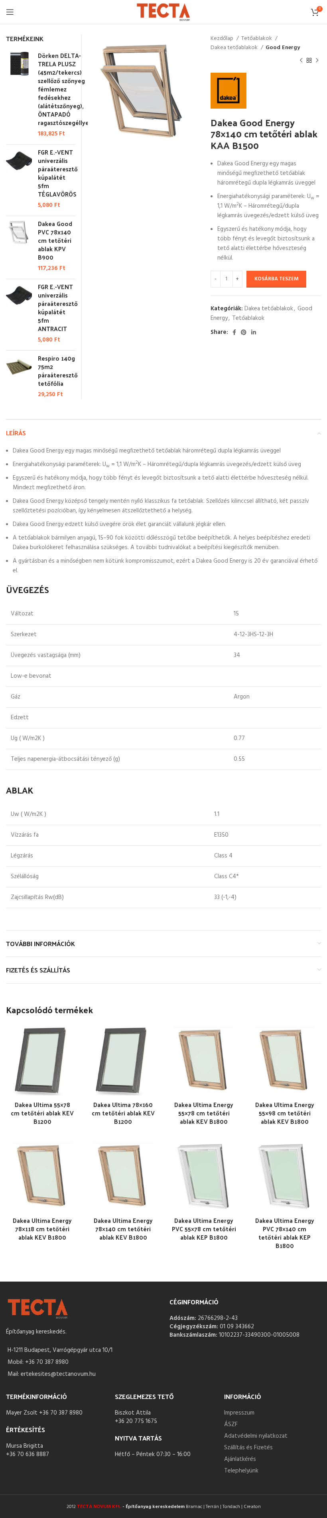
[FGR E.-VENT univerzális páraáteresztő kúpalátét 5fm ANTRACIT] (19, 313)
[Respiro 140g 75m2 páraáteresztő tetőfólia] (19, 376)
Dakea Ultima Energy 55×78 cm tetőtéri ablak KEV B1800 (203, 1113)
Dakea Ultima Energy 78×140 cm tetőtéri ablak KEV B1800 (123, 1228)
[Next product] (317, 61)
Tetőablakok (257, 38)
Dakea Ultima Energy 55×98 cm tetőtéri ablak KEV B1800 (284, 1113)
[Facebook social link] (234, 332)
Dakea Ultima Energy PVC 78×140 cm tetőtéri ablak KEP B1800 (284, 1233)
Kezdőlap (222, 38)
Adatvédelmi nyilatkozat (256, 1436)
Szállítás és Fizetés (248, 1448)
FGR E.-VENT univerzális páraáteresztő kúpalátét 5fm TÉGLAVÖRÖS (58, 173)
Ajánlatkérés (240, 1459)
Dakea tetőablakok (235, 48)
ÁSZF (231, 1424)
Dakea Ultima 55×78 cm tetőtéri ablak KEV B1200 (42, 1113)
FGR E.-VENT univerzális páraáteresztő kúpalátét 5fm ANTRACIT (58, 307)
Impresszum (239, 1413)
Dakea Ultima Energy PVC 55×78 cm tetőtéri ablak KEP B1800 (204, 1228)
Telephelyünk (241, 1471)
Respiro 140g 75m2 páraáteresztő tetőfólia (58, 370)
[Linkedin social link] (253, 332)
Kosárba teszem (276, 279)
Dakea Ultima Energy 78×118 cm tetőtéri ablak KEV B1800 (42, 1228)
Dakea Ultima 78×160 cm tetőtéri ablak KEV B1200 (123, 1113)
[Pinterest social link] (243, 332)
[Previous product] (301, 61)
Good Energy (283, 48)
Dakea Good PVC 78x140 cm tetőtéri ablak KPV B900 (55, 240)
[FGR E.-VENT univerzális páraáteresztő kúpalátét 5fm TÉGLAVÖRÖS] (19, 179)
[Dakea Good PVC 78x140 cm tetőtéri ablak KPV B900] (19, 246)
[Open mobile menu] (10, 12)
